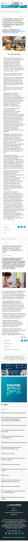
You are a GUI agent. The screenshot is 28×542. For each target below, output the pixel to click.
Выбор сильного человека (8, 453)
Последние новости (16, 11)
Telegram (17, 359)
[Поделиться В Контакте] (25, 227)
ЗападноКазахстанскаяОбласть (12, 349)
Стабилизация (7, 230)
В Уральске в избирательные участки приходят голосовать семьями (13, 458)
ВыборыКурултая (8, 343)
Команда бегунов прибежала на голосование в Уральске (12, 497)
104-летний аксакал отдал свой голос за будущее (13, 424)
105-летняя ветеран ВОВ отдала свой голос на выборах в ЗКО (12, 430)
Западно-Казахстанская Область (14, 512)
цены (5, 233)
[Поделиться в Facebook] (19, 227)
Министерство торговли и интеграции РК (13, 32)
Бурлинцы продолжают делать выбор (10, 464)
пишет (5, 219)
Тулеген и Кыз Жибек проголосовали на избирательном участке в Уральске (11, 480)
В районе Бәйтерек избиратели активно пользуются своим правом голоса (11, 447)
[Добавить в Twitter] (22, 227)
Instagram (7, 359)
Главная (3, 11)
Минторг (19, 66)
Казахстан (14, 510)
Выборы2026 (7, 340)
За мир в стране (5, 474)
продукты (6, 227)
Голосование (7, 346)
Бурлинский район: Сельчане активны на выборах (13, 412)
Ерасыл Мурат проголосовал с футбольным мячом (14, 442)
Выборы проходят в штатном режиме (10, 485)
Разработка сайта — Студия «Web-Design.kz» (14, 537)
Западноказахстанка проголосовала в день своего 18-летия (14, 469)
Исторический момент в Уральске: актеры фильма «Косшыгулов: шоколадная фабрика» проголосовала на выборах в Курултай (13, 418)
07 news (13, 238)
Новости (8, 11)
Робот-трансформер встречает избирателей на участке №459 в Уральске (13, 491)
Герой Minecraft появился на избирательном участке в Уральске (12, 436)
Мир (14, 508)
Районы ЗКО (14, 514)
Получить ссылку (6, 255)
